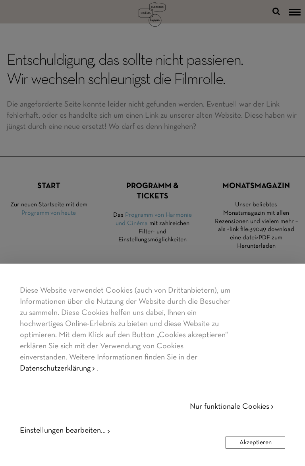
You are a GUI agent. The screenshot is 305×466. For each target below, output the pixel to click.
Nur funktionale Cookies (229, 406)
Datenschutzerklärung (55, 368)
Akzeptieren (255, 442)
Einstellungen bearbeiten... (63, 430)
